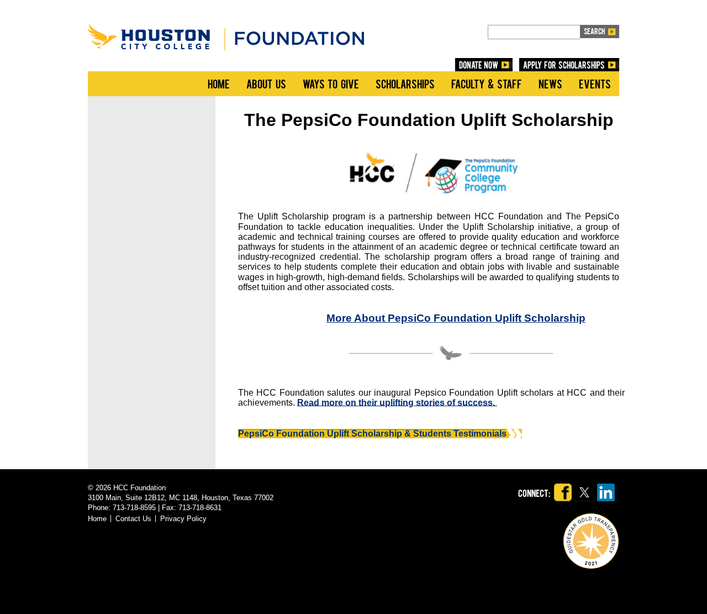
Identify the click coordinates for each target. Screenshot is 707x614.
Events (595, 83)
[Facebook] (563, 479)
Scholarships (405, 83)
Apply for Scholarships (564, 65)
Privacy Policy (183, 518)
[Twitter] (584, 479)
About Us (266, 83)
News (550, 83)
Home (219, 83)
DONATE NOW (479, 65)
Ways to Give (331, 83)
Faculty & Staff (486, 83)
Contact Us (133, 518)
